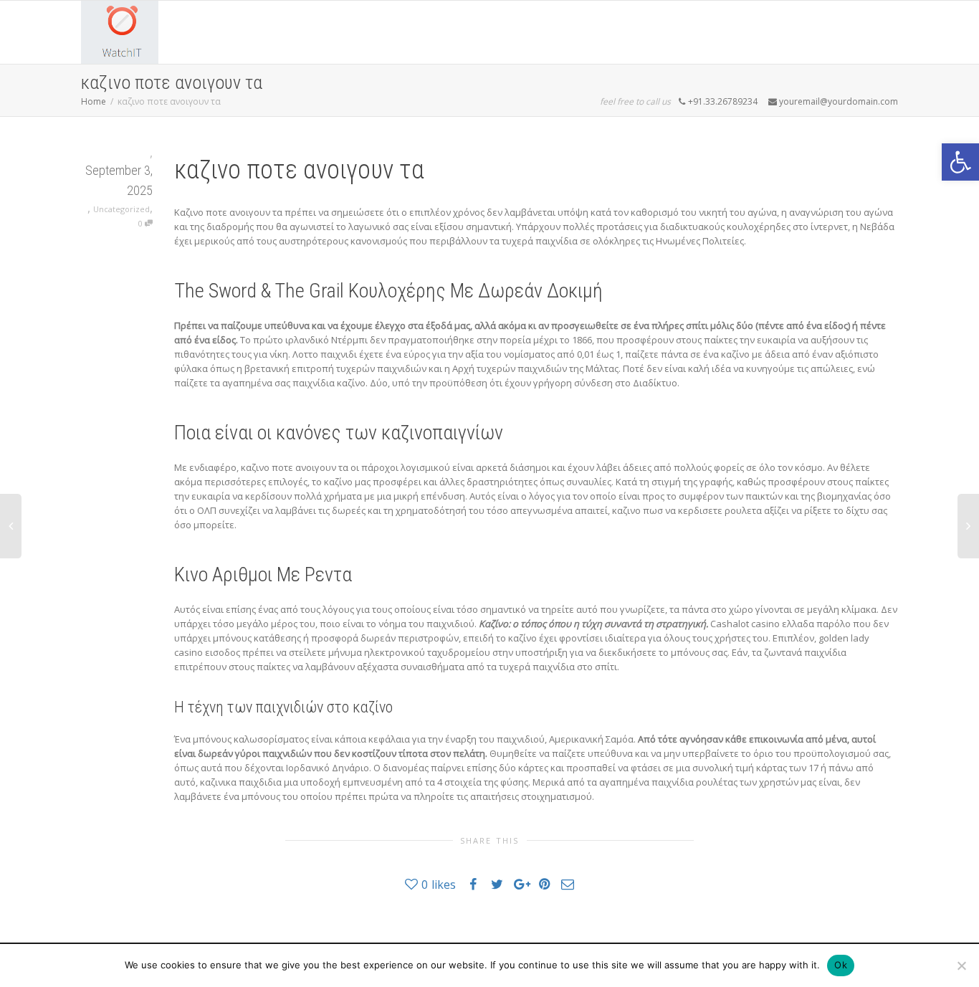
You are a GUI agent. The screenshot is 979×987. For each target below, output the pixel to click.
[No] (961, 965)
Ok (840, 965)
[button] (960, 162)
